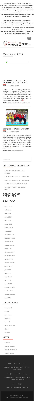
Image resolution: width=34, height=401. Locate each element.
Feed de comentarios (11, 349)
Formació (27, 103)
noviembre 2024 (10, 238)
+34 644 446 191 (17, 384)
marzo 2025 (8, 224)
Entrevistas (8, 315)
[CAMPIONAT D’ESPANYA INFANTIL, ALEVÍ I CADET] (17, 69)
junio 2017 (8, 273)
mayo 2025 (8, 217)
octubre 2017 (9, 259)
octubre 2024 (9, 241)
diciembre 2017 (9, 252)
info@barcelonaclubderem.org (17, 374)
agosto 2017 (8, 266)
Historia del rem (10, 325)
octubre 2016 (9, 291)
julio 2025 (8, 213)
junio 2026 (8, 210)
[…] (23, 100)
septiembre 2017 (10, 262)
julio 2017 (8, 270)
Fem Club (21, 103)
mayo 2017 (8, 277)
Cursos (7, 311)
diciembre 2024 (9, 234)
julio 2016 (8, 298)
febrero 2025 (9, 227)
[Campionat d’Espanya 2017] (17, 117)
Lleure (6, 329)
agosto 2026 (8, 206)
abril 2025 (8, 220)
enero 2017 (8, 284)
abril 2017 (8, 280)
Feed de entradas (10, 346)
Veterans (20, 150)
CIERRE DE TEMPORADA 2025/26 (16, 183)
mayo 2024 (8, 248)
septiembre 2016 (10, 294)
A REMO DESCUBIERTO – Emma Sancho (17, 176)
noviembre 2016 (10, 287)
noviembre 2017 (10, 255)
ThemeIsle (24, 397)
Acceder (7, 342)
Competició (14, 103)
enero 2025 (8, 231)
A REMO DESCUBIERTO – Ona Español (17, 180)
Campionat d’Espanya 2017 (16, 129)
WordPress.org (9, 353)
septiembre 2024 (10, 245)
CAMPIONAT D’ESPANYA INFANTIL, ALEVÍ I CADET (15, 82)
